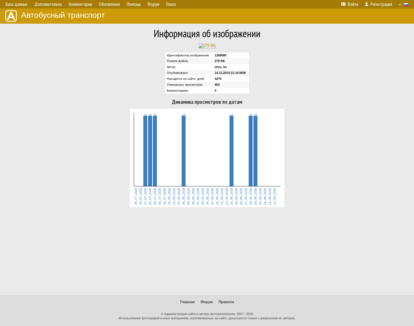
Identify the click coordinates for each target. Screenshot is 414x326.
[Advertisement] (207, 251)
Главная (187, 302)
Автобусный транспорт (63, 15)
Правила (226, 302)
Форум (207, 302)
